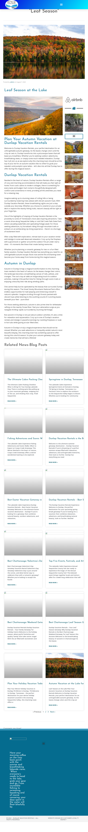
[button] (61, 5)
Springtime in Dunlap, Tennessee (66, 379)
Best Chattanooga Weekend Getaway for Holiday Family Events (41, 622)
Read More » (12, 401)
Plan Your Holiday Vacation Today (26, 683)
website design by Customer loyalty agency (63, 819)
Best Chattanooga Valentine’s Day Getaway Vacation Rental (39, 561)
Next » (52, 712)
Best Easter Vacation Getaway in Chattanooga (32, 500)
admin (12, 82)
